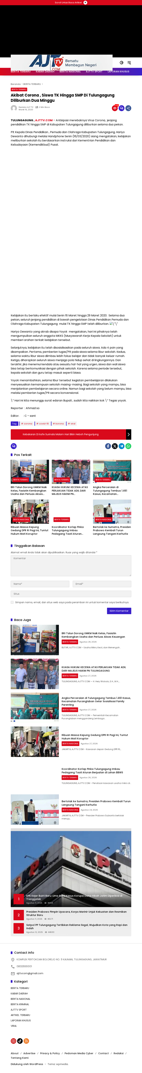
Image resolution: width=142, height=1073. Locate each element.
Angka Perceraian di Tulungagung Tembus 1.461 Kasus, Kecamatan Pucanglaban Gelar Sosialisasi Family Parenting (110, 491)
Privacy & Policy (50, 1053)
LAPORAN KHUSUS (21, 1020)
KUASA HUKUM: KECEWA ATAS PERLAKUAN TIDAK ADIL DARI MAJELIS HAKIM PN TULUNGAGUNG (70, 491)
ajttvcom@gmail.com (30, 973)
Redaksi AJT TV (26, 107)
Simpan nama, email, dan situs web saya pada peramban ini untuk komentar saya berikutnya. (72, 602)
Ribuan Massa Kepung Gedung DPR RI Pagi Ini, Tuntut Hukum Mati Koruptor (29, 530)
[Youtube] (13, 1041)
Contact (103, 1053)
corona (28, 423)
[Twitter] (115, 446)
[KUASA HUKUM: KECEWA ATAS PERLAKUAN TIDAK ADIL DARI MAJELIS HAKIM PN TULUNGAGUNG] (71, 472)
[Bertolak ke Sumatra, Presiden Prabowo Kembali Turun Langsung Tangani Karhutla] (112, 512)
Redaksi (118, 1053)
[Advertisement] (71, 174)
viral (73, 423)
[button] (121, 63)
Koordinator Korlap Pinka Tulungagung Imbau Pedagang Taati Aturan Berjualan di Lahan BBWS (68, 530)
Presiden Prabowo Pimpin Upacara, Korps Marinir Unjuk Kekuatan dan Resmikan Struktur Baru (76, 913)
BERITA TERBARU (19, 89)
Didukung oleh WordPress (27, 1064)
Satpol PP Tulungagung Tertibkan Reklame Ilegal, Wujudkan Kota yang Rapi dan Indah (76, 926)
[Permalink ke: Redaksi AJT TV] (15, 108)
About (15, 1053)
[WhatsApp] (128, 446)
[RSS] (26, 1041)
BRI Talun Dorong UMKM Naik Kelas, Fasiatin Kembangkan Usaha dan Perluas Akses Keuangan (29, 491)
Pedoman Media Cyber (79, 1053)
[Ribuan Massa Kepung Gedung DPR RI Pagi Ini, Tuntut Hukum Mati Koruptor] (30, 512)
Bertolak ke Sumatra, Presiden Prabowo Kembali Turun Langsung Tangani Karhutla (112, 530)
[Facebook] (108, 446)
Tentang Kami (19, 1058)
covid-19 (44, 423)
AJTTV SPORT (19, 1009)
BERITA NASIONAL (21, 519)
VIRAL (14, 1026)
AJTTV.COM (44, 120)
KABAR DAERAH (19, 993)
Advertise (29, 1053)
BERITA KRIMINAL (20, 1004)
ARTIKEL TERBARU (20, 1015)
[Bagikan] (128, 108)
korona (60, 423)
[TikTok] (20, 1041)
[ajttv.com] (62, 62)
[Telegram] (122, 446)
